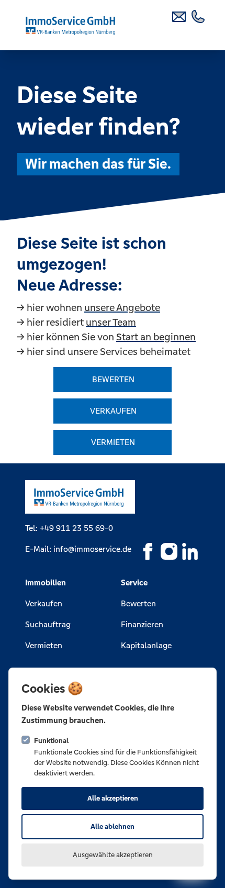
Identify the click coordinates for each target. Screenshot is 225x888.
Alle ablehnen (112, 826)
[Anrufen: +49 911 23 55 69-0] (198, 16)
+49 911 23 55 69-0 (76, 528)
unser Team (111, 322)
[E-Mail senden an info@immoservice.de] (180, 16)
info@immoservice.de (92, 549)
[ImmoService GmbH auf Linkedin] (190, 551)
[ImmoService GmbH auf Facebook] (148, 551)
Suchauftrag (48, 624)
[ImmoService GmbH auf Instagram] (169, 551)
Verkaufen (43, 603)
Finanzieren (142, 624)
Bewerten (138, 603)
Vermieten (43, 645)
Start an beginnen (156, 336)
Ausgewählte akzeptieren (113, 854)
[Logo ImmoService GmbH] (72, 25)
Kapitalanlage (146, 645)
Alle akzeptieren (112, 798)
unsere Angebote (122, 307)
